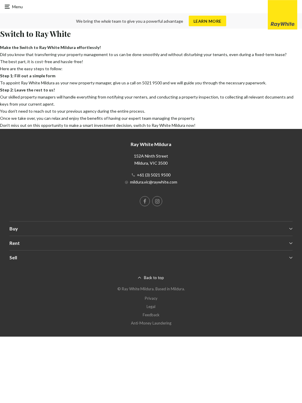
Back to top (154, 277)
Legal (151, 306)
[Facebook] (145, 201)
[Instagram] (157, 201)
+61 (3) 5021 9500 (153, 174)
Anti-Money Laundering (151, 323)
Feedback (151, 314)
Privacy (151, 298)
